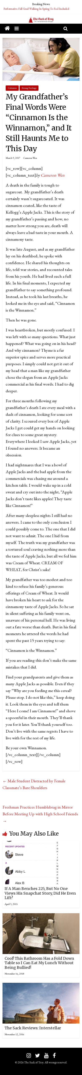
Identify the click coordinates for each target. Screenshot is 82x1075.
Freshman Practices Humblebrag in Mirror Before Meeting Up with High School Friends (40, 813)
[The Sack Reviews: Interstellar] (41, 986)
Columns (12, 88)
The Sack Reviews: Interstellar (33, 1028)
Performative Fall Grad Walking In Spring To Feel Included (36, 9)
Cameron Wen (30, 158)
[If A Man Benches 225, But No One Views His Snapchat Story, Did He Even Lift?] (31, 844)
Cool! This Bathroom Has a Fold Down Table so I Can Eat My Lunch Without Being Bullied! (39, 963)
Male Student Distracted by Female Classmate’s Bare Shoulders (34, 784)
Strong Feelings (29, 88)
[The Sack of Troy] (41, 20)
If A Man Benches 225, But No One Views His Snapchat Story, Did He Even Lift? (40, 893)
